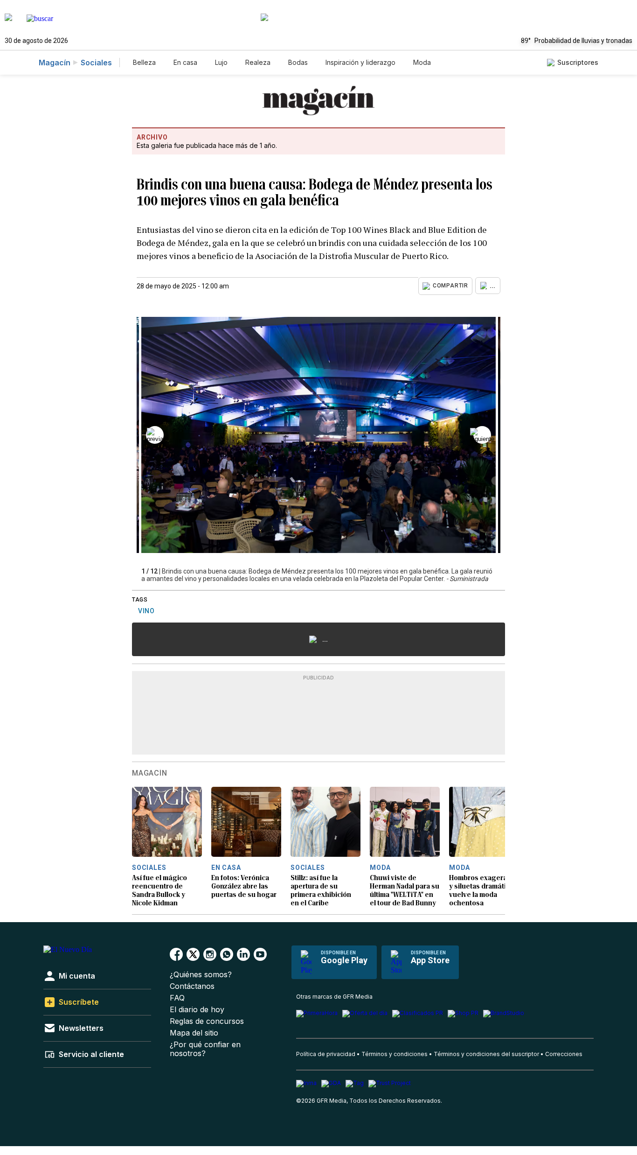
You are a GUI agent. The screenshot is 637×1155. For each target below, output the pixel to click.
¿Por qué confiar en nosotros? (205, 1049)
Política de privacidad (325, 1053)
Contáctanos (192, 986)
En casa (185, 62)
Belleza (144, 62)
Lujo (221, 62)
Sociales (96, 62)
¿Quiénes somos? (201, 974)
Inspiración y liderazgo (360, 62)
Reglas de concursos (207, 1021)
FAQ (177, 998)
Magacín (54, 62)
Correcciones (563, 1053)
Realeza (257, 62)
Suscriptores (577, 62)
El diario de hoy (197, 1009)
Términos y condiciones (394, 1053)
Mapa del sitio (194, 1033)
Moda (422, 62)
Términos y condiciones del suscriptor (486, 1053)
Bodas (298, 62)
